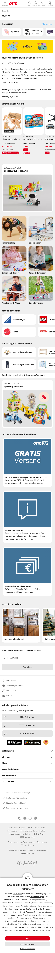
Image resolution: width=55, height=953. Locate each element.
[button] (11, 32)
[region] (27, 915)
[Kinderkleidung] (14, 230)
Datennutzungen (37, 897)
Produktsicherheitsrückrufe (20, 834)
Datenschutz (40, 828)
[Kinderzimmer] (41, 230)
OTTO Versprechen (28, 837)
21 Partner (17, 894)
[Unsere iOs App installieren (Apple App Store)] (14, 742)
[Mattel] (19, 332)
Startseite (5, 11)
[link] (45, 742)
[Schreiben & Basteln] (14, 260)
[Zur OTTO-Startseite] (13, 3)
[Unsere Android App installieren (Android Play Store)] (32, 742)
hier (39, 927)
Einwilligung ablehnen (28, 944)
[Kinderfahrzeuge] (41, 290)
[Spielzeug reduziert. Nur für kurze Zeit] (27, 404)
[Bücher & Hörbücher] (41, 260)
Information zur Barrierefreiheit (32, 831)
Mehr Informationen (27, 949)
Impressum (12, 831)
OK (27, 938)
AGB (30, 828)
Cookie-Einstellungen (16, 828)
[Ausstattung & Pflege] (14, 290)
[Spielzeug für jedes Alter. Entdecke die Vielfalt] (27, 188)
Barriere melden (27, 733)
